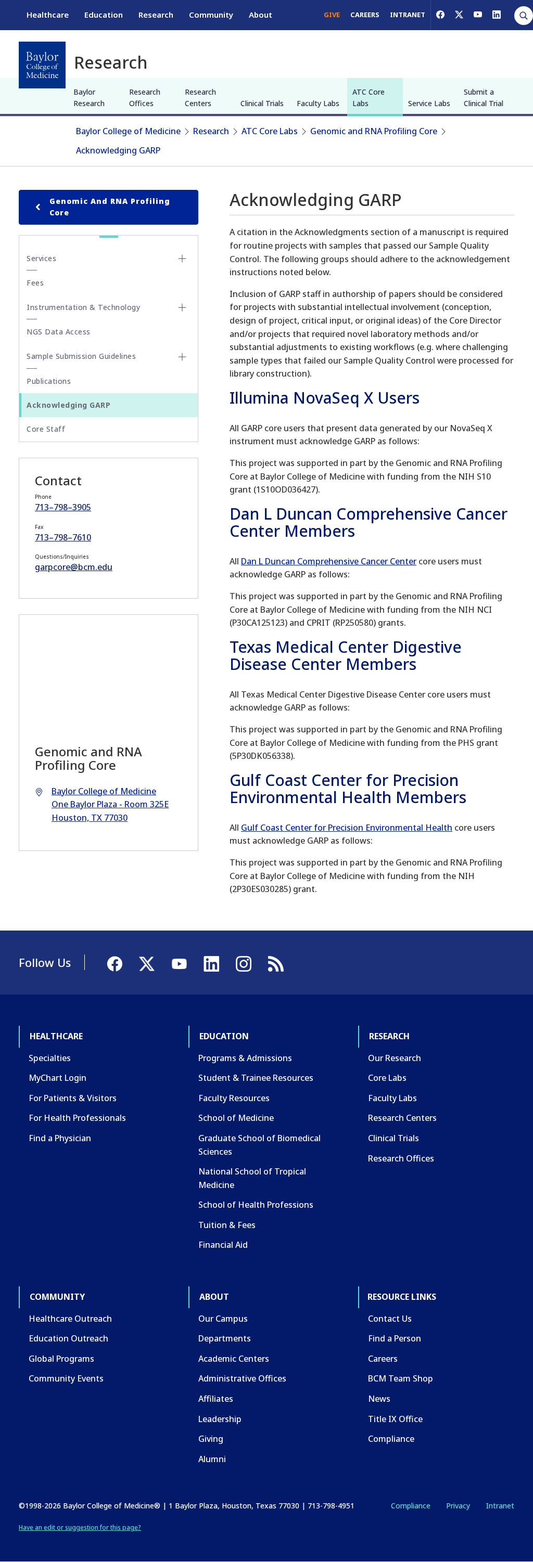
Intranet (500, 1506)
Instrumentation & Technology (83, 307)
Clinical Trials (262, 103)
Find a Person (394, 1338)
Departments (224, 1338)
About (260, 14)
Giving (210, 1438)
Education (103, 14)
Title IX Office (395, 1419)
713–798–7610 (63, 537)
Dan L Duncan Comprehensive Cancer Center (328, 561)
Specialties (50, 1058)
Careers (383, 1358)
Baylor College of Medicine (128, 131)
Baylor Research (89, 97)
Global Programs (61, 1358)
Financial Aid (223, 1244)
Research (155, 14)
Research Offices (144, 97)
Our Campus (223, 1318)
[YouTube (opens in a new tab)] (478, 14)
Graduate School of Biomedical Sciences (259, 1144)
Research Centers (200, 97)
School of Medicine (236, 1118)
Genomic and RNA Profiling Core (373, 131)
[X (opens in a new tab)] (459, 14)
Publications (49, 381)
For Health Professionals (77, 1118)
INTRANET (407, 14)
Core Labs (387, 1077)
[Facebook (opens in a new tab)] (440, 14)
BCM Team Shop (400, 1378)
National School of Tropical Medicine (252, 1178)
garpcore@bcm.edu (73, 567)
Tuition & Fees (227, 1225)
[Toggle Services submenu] (182, 258)
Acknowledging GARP (118, 150)
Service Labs (429, 103)
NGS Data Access (59, 332)
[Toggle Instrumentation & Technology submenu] (182, 307)
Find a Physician (60, 1138)
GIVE (332, 14)
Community (211, 14)
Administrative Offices (242, 1378)
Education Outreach (68, 1338)
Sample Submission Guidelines (81, 356)
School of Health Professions (255, 1204)
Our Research (394, 1058)
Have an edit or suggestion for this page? (80, 1527)
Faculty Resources (234, 1098)
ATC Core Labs (368, 97)
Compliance (391, 1438)
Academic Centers (233, 1358)
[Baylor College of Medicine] (42, 65)
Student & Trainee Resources (255, 1077)
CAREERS (364, 14)
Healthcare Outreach (70, 1318)
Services (41, 258)
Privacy (458, 1506)
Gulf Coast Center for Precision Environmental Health (346, 827)
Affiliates (215, 1398)
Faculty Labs (318, 103)
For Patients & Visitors (73, 1098)
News (379, 1398)
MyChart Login (57, 1077)
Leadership (220, 1419)
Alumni (212, 1459)
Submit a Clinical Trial (483, 97)
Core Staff (46, 429)
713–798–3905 (63, 507)
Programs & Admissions (245, 1058)
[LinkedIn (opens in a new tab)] (496, 14)
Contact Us (390, 1318)
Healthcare (48, 14)
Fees (35, 283)
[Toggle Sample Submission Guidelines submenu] (182, 356)
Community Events (66, 1378)
